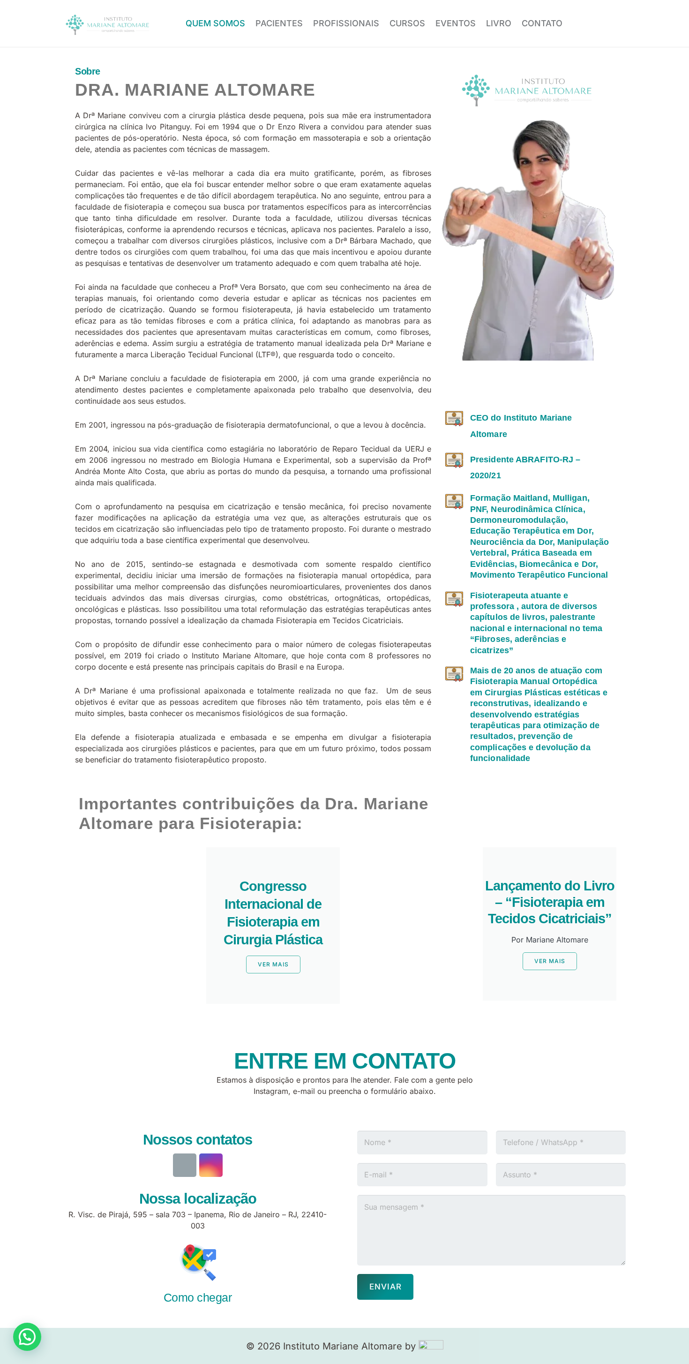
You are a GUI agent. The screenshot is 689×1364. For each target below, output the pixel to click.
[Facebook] (613, 23)
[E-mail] (184, 1165)
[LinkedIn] (531, 387)
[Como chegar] (197, 1264)
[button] (27, 1337)
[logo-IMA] (107, 23)
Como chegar (198, 1297)
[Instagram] (586, 23)
